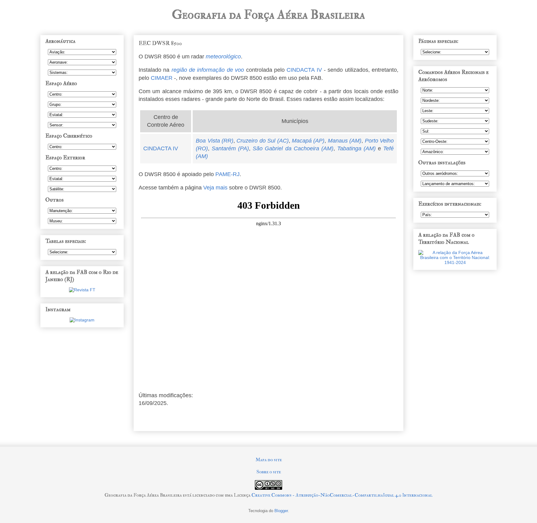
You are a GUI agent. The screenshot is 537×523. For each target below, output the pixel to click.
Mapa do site (268, 460)
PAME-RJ (227, 174)
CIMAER (161, 78)
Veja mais (215, 187)
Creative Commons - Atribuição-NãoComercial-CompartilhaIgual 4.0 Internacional (342, 495)
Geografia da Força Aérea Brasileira (268, 15)
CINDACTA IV (304, 70)
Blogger (281, 510)
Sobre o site (268, 472)
